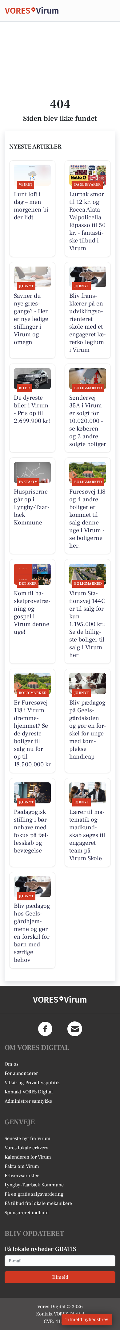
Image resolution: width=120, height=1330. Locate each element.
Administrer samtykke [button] (28, 1101)
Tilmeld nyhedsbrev (87, 1319)
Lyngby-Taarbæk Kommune (34, 1185)
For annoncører (21, 1073)
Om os (11, 1064)
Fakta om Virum (22, 1166)
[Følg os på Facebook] (45, 1028)
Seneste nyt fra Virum (27, 1138)
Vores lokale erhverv (26, 1148)
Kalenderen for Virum (28, 1157)
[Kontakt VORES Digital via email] (74, 1028)
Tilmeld (60, 1277)
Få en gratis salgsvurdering (34, 1194)
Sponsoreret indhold (27, 1213)
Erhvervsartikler (22, 1175)
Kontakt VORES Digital (29, 1092)
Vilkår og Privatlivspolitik (32, 1083)
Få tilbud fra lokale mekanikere (38, 1203)
